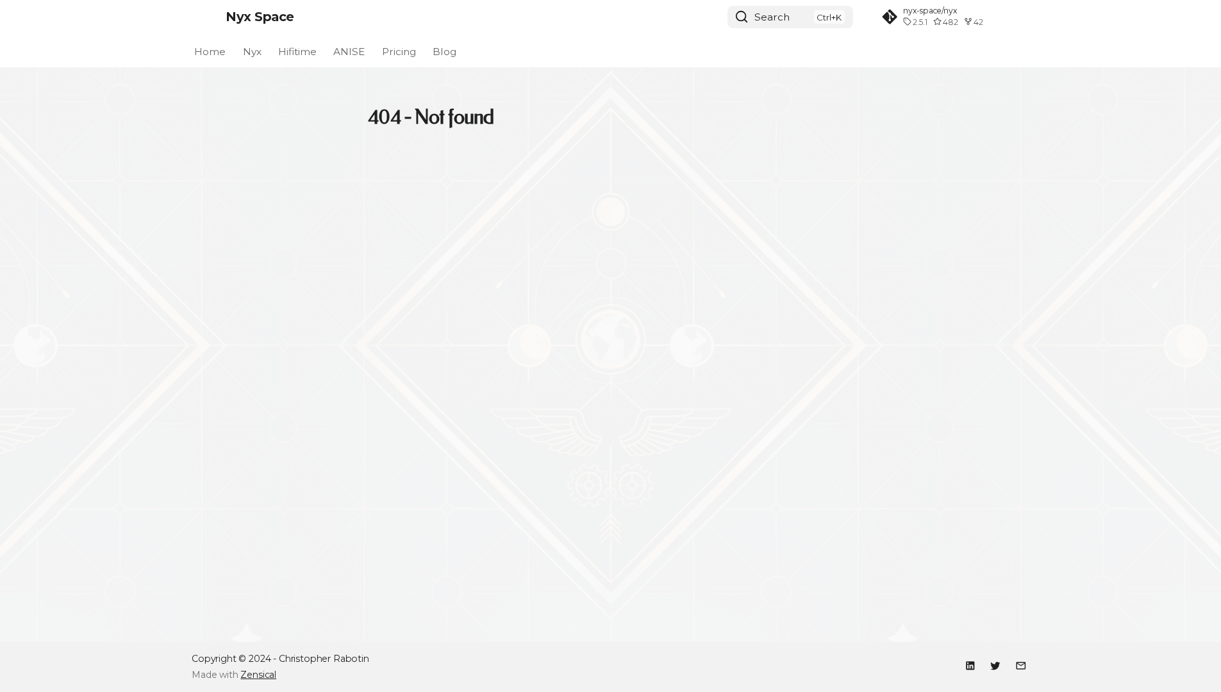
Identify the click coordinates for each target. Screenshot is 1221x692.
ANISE (349, 51)
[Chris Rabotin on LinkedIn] (970, 665)
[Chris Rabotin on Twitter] (995, 665)
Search (772, 17)
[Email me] (1020, 665)
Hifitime (297, 51)
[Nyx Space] (203, 17)
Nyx (252, 51)
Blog (444, 51)
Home (210, 51)
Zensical (258, 674)
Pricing (399, 51)
